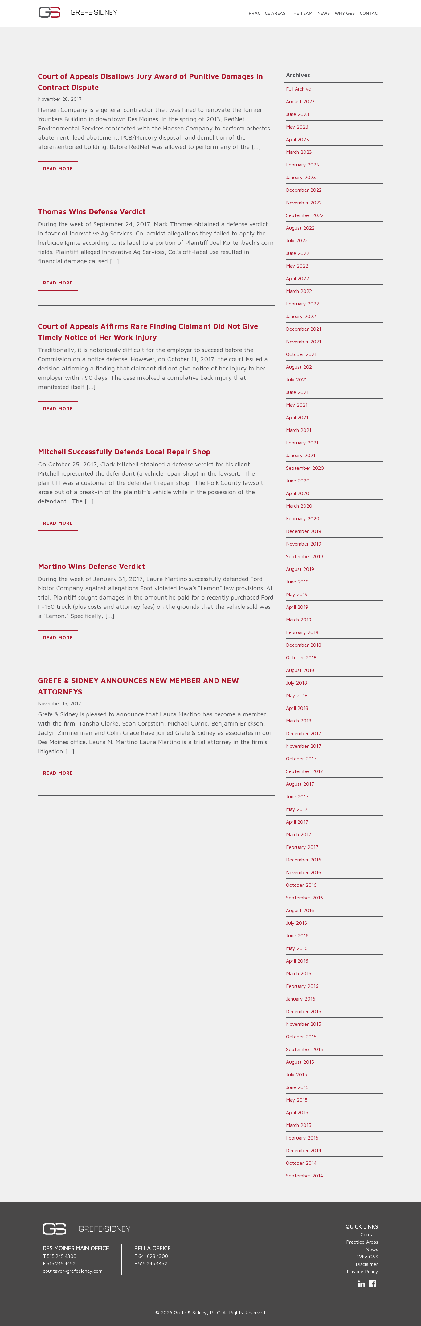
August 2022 (300, 228)
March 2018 (298, 720)
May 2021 (297, 404)
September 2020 (305, 468)
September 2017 (304, 771)
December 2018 (303, 645)
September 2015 (304, 1049)
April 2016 (297, 961)
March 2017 (298, 834)
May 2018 (297, 695)
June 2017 (297, 796)
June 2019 (297, 581)
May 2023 (297, 126)
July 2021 (296, 379)
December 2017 (303, 733)
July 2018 (296, 683)
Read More (58, 168)
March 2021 (298, 430)
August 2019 (300, 569)
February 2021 (302, 442)
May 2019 (297, 594)
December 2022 (304, 190)
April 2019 (297, 607)
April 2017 (297, 822)
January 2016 (300, 998)
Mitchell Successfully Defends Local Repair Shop (127, 451)
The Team (301, 13)
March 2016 (298, 973)
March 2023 (299, 152)
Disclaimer (367, 1264)
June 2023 (297, 114)
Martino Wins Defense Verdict (91, 566)
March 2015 (298, 1125)
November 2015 (303, 1024)
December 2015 (303, 1011)
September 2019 (304, 556)
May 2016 (297, 948)
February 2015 (302, 1137)
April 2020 (297, 493)
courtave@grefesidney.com (73, 1271)
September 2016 (304, 897)
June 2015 (297, 1087)
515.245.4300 (61, 1256)
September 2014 (304, 1175)
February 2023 (302, 164)
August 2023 (300, 101)
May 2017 (297, 809)
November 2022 (304, 202)
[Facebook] (372, 1284)
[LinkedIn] (362, 1284)
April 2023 (297, 139)
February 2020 (302, 518)
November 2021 (303, 341)
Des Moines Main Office (76, 1248)
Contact (370, 13)
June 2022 (297, 253)
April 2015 (297, 1112)
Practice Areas (267, 13)
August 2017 (300, 784)
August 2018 (300, 670)
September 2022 (305, 215)
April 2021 (297, 417)
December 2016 (303, 859)
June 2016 (297, 935)
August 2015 (300, 1062)
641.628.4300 (153, 1256)
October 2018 (301, 657)
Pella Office (152, 1248)
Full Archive (298, 89)
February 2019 (302, 632)
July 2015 (296, 1074)
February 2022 (302, 303)
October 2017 (301, 758)
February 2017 (302, 847)
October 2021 (301, 354)
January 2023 (301, 177)
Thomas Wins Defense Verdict (91, 211)
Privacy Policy (362, 1271)
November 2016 (303, 872)
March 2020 (299, 506)
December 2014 (303, 1150)
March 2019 (298, 619)
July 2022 (297, 240)
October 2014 (301, 1163)
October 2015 (301, 1036)
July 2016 (296, 923)
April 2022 (297, 278)
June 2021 (297, 392)
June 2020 (297, 480)
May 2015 (297, 1100)
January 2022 (301, 316)
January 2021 (300, 455)
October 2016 (301, 885)
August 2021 (300, 367)
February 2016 (302, 986)
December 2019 (303, 531)
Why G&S (345, 13)
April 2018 (297, 708)
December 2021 (303, 329)
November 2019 (303, 543)
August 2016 (300, 910)
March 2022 (299, 291)
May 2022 (297, 265)
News (323, 13)
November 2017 (303, 746)
